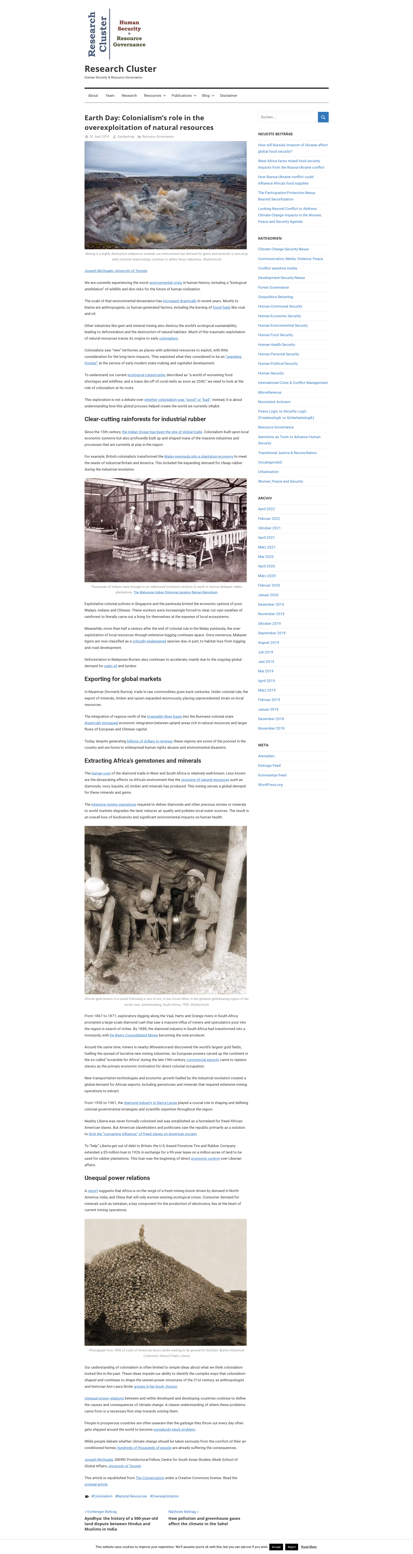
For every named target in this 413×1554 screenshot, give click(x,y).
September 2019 (272, 633)
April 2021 (266, 537)
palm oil (110, 666)
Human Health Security (276, 344)
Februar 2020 (269, 585)
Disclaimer (228, 95)
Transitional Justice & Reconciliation (287, 453)
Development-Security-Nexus (281, 278)
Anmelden (266, 756)
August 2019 (268, 642)
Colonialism (102, 1496)
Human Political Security (278, 363)
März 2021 (267, 547)
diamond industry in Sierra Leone (150, 1103)
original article (96, 1484)
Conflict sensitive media (277, 268)
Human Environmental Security (283, 325)
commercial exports (202, 1060)
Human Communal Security (280, 306)
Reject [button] (292, 1547)
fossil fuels (222, 307)
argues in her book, (155, 1386)
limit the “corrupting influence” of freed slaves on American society (143, 1134)
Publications (182, 95)
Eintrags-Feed (269, 765)
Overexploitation (165, 1496)
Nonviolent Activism (274, 402)
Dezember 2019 (271, 604)
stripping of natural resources (205, 780)
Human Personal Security (278, 354)
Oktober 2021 (269, 528)
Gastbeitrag (125, 137)
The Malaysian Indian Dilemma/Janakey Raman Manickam (175, 592)
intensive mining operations (113, 804)
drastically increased (101, 723)
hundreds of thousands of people (144, 1448)
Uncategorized (270, 462)
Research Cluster (121, 68)
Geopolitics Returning (275, 297)
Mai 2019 (266, 671)
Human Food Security (275, 335)
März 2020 (267, 576)
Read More (309, 1547)
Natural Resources (132, 1496)
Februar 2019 (269, 700)
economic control (205, 1158)
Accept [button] (276, 1547)
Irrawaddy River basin (164, 716)
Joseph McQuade (99, 271)
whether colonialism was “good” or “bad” (177, 399)
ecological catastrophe (146, 375)
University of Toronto (131, 271)
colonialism (168, 338)
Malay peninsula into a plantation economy (198, 456)
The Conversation (150, 1478)
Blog (206, 95)
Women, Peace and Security (280, 481)
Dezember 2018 (271, 719)
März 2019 (267, 690)
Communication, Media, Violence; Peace (290, 259)
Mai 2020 (266, 556)
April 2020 (266, 566)
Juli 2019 (265, 652)
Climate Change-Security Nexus (283, 249)
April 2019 (266, 681)
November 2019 (271, 614)
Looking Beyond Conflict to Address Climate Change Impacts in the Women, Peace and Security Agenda (290, 215)
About (93, 95)
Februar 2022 (269, 518)
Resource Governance (158, 137)
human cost (101, 773)
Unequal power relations (104, 1398)
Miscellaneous (270, 392)
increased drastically (180, 301)
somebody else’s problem (174, 1429)
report (93, 1191)
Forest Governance (273, 287)
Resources (152, 95)
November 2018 (271, 728)
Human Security (271, 373)
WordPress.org (270, 784)
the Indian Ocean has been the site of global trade (162, 432)
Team (109, 95)
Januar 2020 (268, 595)
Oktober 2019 (269, 623)
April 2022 (266, 509)
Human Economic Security (279, 316)
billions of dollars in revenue (149, 741)
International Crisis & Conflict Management (293, 382)
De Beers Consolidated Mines (134, 1035)
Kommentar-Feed (272, 775)
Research (129, 95)
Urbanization (268, 472)
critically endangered (149, 641)
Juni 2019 (266, 661)
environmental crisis (165, 282)
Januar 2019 (268, 709)
